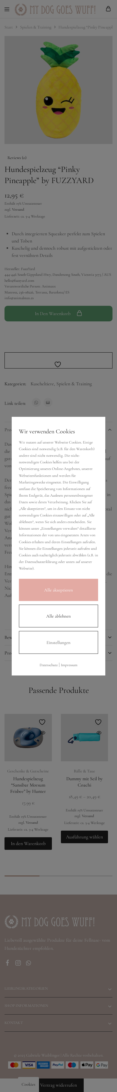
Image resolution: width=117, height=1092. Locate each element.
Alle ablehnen (58, 616)
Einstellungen (58, 642)
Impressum (69, 665)
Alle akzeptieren (58, 590)
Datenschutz (49, 665)
